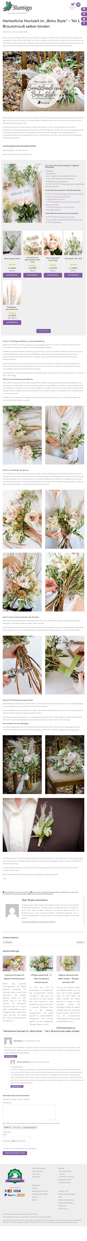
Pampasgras (18, 894)
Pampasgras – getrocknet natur (63, 207)
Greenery (62, 1174)
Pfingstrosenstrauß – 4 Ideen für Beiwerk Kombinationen (41, 978)
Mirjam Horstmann (36, 894)
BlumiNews (36, 1177)
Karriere (35, 1200)
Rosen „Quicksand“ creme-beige (58, 196)
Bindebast (49, 171)
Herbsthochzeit (65, 892)
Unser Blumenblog (38, 1168)
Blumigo (61, 1168)
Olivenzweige (56, 210)
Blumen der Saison (65, 1171)
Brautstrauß (45, 892)
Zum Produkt (12, 275)
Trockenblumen (22, 130)
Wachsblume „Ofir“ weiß (56, 199)
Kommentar (7, 1103)
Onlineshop (75, 130)
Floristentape (51, 173)
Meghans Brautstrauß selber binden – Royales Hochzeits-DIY (68, 978)
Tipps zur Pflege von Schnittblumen (33, 345)
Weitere (80, 942)
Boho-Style (36, 892)
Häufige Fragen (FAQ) (39, 1194)
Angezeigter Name (7, 1133)
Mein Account (63, 1209)
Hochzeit (75, 892)
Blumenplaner (78, 858)
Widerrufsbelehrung (65, 1203)
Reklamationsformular (40, 1191)
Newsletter (36, 1185)
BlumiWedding (9, 892)
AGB (60, 1197)
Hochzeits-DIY (8, 894)
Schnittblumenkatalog (66, 1177)
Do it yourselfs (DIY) (22, 892)
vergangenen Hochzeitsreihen (68, 730)
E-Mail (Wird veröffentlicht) (14, 1141)
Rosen (25, 894)
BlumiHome (37, 1174)
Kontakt (34, 1188)
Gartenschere (62, 181)
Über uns (35, 1197)
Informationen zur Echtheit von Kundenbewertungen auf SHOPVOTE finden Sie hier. (53, 1222)
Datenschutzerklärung (28, 1148)
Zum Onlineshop (43, 331)
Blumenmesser (51, 181)
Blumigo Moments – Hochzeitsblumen (65, 1181)
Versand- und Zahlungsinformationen (66, 1193)
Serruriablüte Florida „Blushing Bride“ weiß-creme (64, 219)
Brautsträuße (55, 892)
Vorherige (8, 942)
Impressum (62, 1206)
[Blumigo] (17, 8)
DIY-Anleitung (38, 730)
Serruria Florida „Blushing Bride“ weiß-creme (67, 194)
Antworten (10, 1056)
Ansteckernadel (68, 184)
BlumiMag (54, 861)
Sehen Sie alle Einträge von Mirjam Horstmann (39, 922)
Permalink (49, 894)
